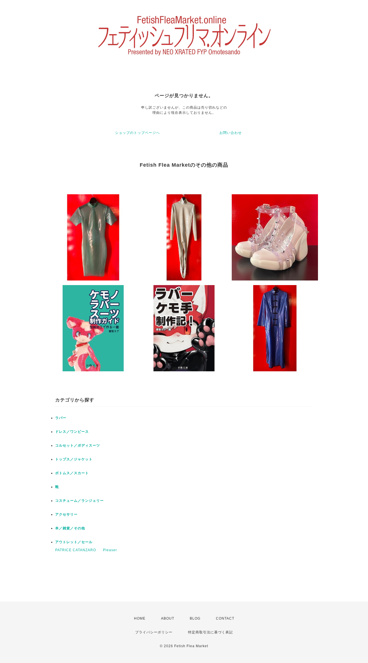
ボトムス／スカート (72, 473)
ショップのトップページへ (137, 133)
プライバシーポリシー (153, 632)
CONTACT (225, 618)
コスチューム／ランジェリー (79, 501)
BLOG (195, 618)
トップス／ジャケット (74, 459)
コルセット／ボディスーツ (77, 445)
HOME (139, 618)
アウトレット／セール (74, 542)
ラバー (60, 418)
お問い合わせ (230, 133)
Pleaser (110, 550)
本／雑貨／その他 (70, 528)
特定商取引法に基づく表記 (210, 632)
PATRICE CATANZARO (75, 550)
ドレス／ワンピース (72, 432)
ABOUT (167, 618)
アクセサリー (66, 514)
